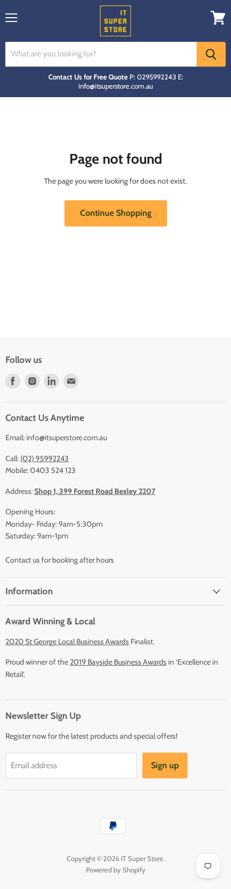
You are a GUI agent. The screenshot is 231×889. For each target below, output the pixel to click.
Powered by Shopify (116, 869)
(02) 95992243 (44, 458)
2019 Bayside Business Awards (118, 662)
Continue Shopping (115, 213)
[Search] (211, 54)
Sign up (165, 765)
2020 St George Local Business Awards (67, 641)
